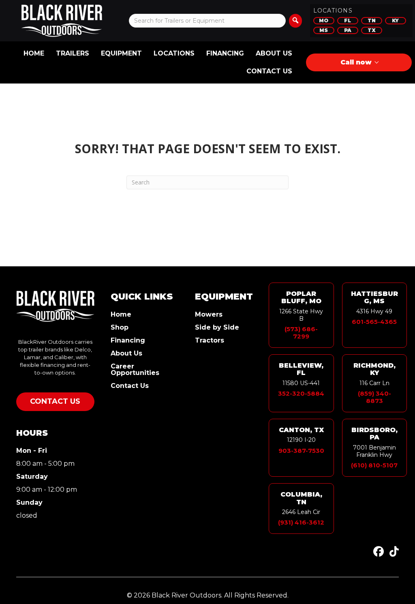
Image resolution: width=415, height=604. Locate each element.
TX (372, 30)
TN (372, 20)
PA (347, 30)
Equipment (121, 53)
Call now (356, 62)
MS (323, 30)
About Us (274, 53)
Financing (225, 53)
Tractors (209, 340)
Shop (119, 327)
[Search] (295, 21)
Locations (174, 53)
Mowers (208, 314)
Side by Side (217, 327)
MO (323, 20)
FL (347, 20)
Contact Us (269, 71)
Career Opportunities (135, 370)
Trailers (72, 53)
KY (395, 20)
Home (34, 53)
